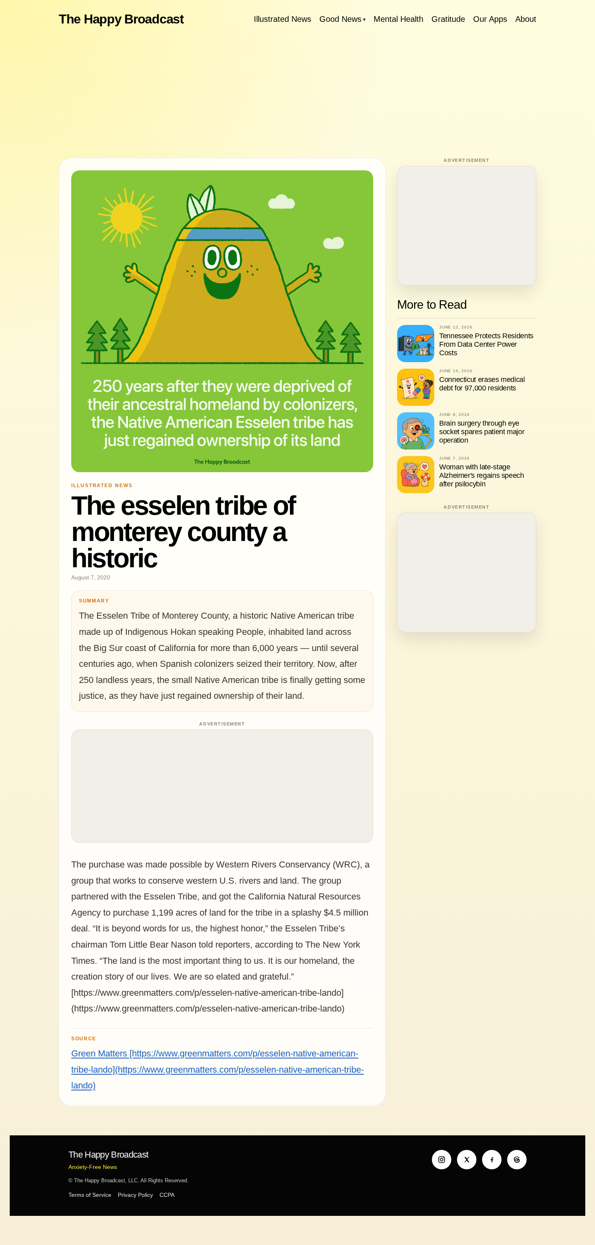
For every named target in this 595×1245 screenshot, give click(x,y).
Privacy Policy (135, 1195)
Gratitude (448, 19)
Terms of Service (89, 1195)
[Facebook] (492, 1159)
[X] (466, 1159)
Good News (340, 19)
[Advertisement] (297, 93)
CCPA (166, 1195)
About (525, 19)
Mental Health (398, 19)
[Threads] (517, 1159)
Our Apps (490, 19)
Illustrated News (282, 19)
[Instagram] (441, 1159)
